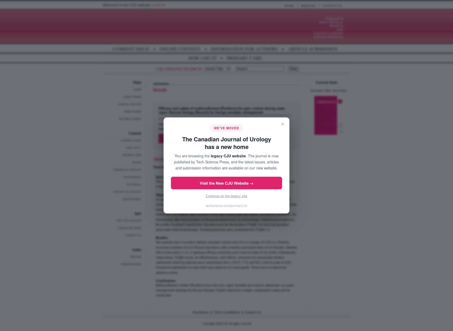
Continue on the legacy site (226, 196)
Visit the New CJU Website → (227, 183)
